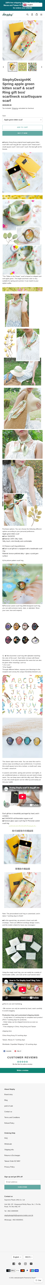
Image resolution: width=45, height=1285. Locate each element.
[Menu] (41, 14)
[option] (13, 67)
